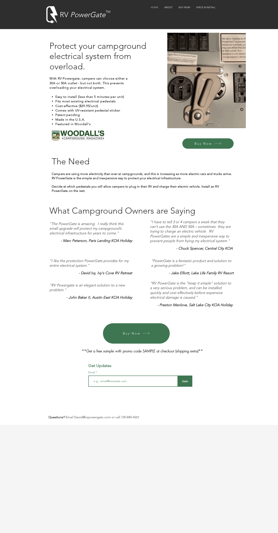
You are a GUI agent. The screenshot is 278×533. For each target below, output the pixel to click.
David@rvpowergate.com (92, 417)
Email (92, 372)
